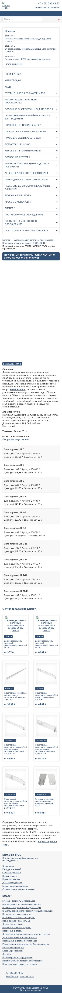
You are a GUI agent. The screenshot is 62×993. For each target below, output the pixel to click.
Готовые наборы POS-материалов (25, 93)
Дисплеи (10, 208)
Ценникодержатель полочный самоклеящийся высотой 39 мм (15, 644)
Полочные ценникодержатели (23, 125)
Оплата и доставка (11, 872)
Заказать (56, 453)
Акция (8, 87)
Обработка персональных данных (18, 889)
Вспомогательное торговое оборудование (21, 222)
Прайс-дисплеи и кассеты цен (23, 138)
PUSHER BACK (17, 389)
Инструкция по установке (15, 439)
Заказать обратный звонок (47, 7)
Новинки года (13, 74)
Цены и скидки (9, 876)
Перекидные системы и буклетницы (26, 179)
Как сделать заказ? (11, 869)
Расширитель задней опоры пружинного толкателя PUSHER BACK (45, 802)
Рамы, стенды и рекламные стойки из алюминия (27, 187)
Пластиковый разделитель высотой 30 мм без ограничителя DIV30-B (46, 696)
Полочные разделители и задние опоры (29, 109)
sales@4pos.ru (27, 976)
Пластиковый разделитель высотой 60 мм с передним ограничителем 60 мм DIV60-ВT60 (46, 749)
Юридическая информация (15, 886)
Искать (40, 19)
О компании (8, 866)
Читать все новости (14, 64)
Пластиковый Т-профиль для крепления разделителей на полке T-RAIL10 (15, 696)
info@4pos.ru (12, 976)
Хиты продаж (13, 80)
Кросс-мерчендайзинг (18, 202)
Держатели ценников (17, 144)
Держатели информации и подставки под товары (27, 165)
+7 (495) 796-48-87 (49, 3)
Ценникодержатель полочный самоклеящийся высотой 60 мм (46, 644)
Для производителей (12, 882)
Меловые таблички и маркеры (23, 151)
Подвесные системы (17, 157)
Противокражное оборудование (24, 215)
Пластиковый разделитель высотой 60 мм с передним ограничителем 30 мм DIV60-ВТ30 (15, 803)
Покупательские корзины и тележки (26, 230)
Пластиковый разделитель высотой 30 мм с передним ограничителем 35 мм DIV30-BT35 (15, 749)
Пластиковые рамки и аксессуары (25, 131)
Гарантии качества (11, 879)
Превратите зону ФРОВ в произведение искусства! (28, 59)
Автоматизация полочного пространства (21, 101)
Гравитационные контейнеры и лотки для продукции (27, 117)
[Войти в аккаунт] (49, 19)
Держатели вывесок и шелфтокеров (26, 173)
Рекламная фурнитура (18, 195)
